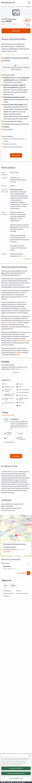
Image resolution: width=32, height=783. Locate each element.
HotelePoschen (7, 596)
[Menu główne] (29, 2)
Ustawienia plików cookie (16, 778)
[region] (16, 12)
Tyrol (13, 6)
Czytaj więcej (27, 258)
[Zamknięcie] (30, 756)
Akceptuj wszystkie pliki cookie (16, 773)
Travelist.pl (3, 6)
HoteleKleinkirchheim (8, 593)
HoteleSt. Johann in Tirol (22, 593)
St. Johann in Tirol (20, 6)
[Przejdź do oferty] (28, 573)
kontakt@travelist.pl (11, 322)
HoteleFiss (18, 590)
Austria (9, 6)
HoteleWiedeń (7, 590)
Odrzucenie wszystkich (16, 768)
